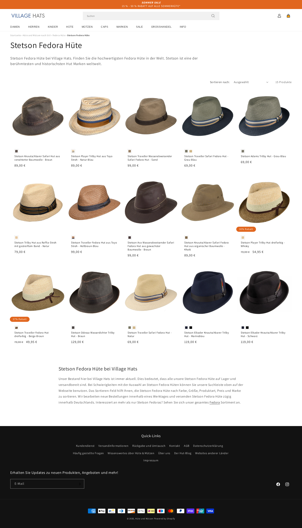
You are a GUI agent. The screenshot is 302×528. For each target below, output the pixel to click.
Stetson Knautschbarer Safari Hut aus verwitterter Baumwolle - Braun (37, 158)
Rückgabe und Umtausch (149, 446)
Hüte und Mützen (144, 518)
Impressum (150, 460)
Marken (122, 26)
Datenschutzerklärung (208, 446)
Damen (15, 26)
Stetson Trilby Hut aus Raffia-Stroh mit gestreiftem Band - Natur (35, 244)
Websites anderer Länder (211, 453)
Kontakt (174, 446)
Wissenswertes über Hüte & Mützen (131, 453)
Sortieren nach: (220, 82)
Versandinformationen (113, 446)
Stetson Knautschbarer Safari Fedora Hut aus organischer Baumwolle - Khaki (206, 246)
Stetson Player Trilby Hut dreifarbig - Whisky (263, 244)
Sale (139, 26)
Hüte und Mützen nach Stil (37, 35)
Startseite (15, 35)
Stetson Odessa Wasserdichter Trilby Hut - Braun (93, 334)
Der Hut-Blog (182, 453)
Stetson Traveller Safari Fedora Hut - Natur (150, 334)
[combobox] (151, 16)
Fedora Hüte (59, 35)
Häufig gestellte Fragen (88, 453)
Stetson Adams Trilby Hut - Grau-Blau (263, 156)
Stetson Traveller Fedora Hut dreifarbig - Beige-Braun (31, 334)
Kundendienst (85, 446)
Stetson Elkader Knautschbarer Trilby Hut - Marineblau (206, 334)
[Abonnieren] (79, 484)
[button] (288, 16)
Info (183, 26)
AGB (186, 446)
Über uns (164, 453)
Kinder (53, 26)
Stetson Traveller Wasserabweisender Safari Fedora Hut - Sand (150, 158)
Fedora (215, 402)
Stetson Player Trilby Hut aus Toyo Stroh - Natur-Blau (91, 158)
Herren (34, 26)
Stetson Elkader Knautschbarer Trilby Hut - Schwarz (263, 334)
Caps (104, 26)
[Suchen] (213, 16)
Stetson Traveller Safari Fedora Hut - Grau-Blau (206, 158)
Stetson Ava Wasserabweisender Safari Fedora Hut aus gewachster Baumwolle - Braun (151, 246)
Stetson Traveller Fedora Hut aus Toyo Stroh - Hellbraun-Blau (94, 244)
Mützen (87, 26)
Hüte (69, 26)
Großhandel (161, 26)
